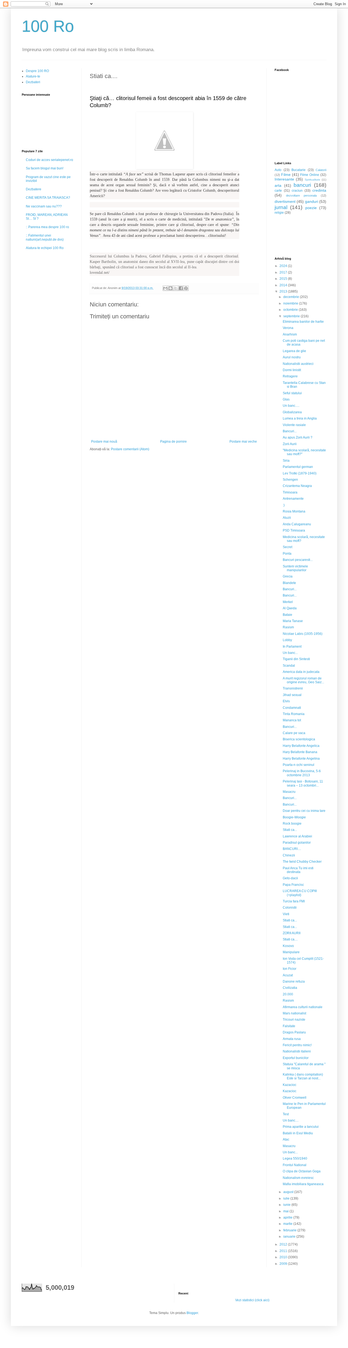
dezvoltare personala (301, 195)
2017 (283, 272)
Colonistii (290, 907)
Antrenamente (293, 499)
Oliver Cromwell (294, 1097)
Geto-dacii (290, 878)
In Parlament (292, 646)
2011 (283, 1251)
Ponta (287, 553)
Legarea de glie (294, 351)
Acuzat (288, 975)
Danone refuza (294, 981)
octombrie (291, 310)
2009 (283, 1264)
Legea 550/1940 (295, 1158)
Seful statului (292, 393)
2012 (283, 1244)
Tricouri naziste (294, 1019)
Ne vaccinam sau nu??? (44, 206)
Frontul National (294, 1165)
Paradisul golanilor (297, 842)
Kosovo (288, 946)
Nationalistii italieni (297, 1051)
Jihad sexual (292, 695)
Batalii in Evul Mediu (298, 1133)
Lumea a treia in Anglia (300, 418)
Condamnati (292, 708)
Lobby (287, 640)
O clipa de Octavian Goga (302, 1171)
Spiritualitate (312, 179)
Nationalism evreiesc (298, 1178)
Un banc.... (291, 1120)
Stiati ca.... (290, 939)
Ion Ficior (289, 969)
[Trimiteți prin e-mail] (165, 288)
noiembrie (291, 303)
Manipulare (291, 952)
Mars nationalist (294, 1013)
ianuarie (289, 1236)
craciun (297, 190)
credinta (319, 190)
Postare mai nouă (104, 441)
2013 (283, 291)
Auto (278, 170)
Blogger (192, 1313)
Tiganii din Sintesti (296, 659)
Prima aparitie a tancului (301, 1127)
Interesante (284, 179)
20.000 (288, 994)
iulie (286, 1198)
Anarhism (290, 334)
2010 (283, 1257)
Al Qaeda (290, 608)
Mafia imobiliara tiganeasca (303, 1184)
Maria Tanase (293, 621)
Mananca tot (292, 720)
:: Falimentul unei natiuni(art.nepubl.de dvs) (45, 237)
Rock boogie (292, 823)
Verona (288, 328)
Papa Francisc (293, 885)
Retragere (290, 376)
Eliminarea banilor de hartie (303, 322)
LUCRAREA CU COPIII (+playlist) (300, 893)
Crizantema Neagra (297, 486)
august (288, 1192)
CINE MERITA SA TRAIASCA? (48, 198)
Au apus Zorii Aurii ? (297, 437)
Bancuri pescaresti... (298, 560)
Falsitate (289, 1026)
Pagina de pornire (173, 441)
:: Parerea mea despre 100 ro (47, 227)
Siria (286, 460)
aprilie (288, 1217)
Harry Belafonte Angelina (301, 758)
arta (278, 185)
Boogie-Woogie (294, 817)
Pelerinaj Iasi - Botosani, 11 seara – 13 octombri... (303, 783)
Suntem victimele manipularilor (295, 568)
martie (288, 1224)
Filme (286, 174)
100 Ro (48, 26)
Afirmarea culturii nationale (302, 1007)
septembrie (292, 316)
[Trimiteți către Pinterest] (186, 288)
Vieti (286, 914)
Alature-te (33, 76)
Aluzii (287, 518)
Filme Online (309, 175)
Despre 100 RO (37, 71)
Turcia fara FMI (294, 901)
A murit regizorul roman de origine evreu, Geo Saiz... (303, 680)
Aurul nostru (292, 357)
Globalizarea (292, 412)
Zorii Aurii (290, 444)
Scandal (289, 665)
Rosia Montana (294, 511)
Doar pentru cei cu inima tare (304, 811)
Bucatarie (298, 170)
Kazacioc (289, 1085)
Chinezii (289, 855)
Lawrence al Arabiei (297, 836)
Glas (286, 399)
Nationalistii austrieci (298, 364)
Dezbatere (33, 189)
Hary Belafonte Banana (300, 752)
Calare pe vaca (294, 733)
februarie (290, 1230)
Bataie (287, 615)
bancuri (302, 185)
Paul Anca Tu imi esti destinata (298, 870)
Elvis (286, 701)
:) (284, 505)
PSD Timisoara (294, 530)
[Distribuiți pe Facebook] (181, 288)
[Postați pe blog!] (170, 288)
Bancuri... (290, 431)
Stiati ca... (290, 830)
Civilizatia (290, 988)
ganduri (311, 201)
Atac (286, 1139)
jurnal (281, 207)
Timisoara (290, 492)
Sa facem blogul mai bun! (44, 168)
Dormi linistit (292, 370)
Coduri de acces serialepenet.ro (49, 160)
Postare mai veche (243, 441)
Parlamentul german (298, 467)
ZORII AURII (291, 933)
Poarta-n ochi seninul (298, 765)
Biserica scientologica (299, 739)
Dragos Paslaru (294, 1032)
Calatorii (321, 170)
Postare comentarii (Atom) (130, 449)
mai (286, 1211)
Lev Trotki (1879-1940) (299, 473)
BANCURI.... (292, 849)
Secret (287, 547)
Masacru (289, 792)
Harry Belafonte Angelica (301, 746)
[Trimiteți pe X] (175, 288)
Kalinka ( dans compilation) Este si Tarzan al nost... (303, 1076)
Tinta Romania (293, 714)
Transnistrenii (293, 688)
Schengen (290, 480)
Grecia (288, 576)
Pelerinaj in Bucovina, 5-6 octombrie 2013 (302, 773)
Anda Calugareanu (297, 524)
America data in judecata (301, 672)
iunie (287, 1205)
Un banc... (290, 653)
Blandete (289, 583)
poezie (311, 208)
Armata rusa (292, 1039)
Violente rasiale (294, 425)
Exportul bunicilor (296, 1058)
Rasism (288, 627)
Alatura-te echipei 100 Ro (45, 248)
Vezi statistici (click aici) (252, 1300)
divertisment (285, 201)
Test (286, 1114)
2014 (283, 285)
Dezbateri (33, 82)
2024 (283, 266)
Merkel (288, 602)
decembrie (291, 297)
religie (279, 213)
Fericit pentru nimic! (297, 1045)
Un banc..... (291, 406)
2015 (283, 279)
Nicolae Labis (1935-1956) (302, 634)
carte (278, 190)
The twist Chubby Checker (302, 862)
